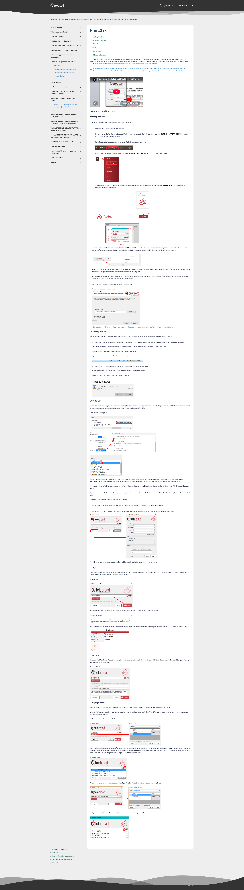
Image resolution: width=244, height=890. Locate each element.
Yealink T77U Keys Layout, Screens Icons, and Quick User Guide (65, 106)
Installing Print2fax (98, 37)
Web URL (55, 863)
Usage (94, 47)
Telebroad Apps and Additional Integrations (97, 19)
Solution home (75, 19)
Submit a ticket (170, 5)
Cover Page (97, 51)
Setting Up (95, 44)
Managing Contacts (99, 55)
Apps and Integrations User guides (125, 19)
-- (54, 110)
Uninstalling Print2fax (99, 40)
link (123, 128)
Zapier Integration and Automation (65, 69)
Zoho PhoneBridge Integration (64, 73)
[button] (161, 5)
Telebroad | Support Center (59, 19)
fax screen (102, 71)
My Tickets (183, 5)
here (118, 136)
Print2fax (57, 66)
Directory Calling (59, 76)
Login (191, 5)
